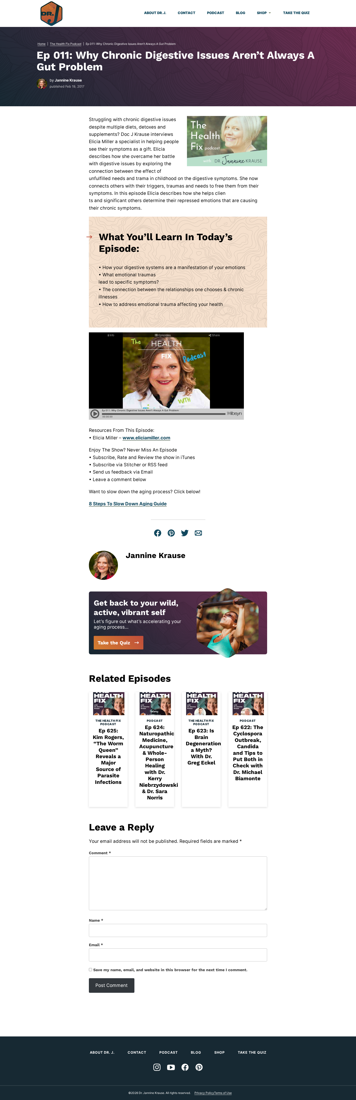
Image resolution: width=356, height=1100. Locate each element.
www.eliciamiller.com (146, 438)
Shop (262, 13)
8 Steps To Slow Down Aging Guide (128, 504)
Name (96, 920)
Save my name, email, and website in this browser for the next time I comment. (170, 970)
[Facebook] (185, 1067)
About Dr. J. (155, 13)
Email (96, 945)
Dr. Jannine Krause (51, 13)
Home (42, 44)
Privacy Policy (204, 1093)
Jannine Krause (68, 80)
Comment (100, 853)
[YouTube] (171, 1067)
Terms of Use (223, 1093)
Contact (186, 13)
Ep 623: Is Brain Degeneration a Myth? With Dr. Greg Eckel (203, 747)
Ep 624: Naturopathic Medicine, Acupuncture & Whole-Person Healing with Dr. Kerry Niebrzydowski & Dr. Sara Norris (158, 762)
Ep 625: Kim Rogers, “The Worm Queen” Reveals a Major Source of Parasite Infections (108, 756)
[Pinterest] (199, 1067)
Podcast (215, 13)
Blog (240, 13)
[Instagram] (157, 1067)
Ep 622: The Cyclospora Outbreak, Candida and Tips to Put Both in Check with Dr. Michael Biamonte (247, 752)
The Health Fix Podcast (65, 44)
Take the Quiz (296, 13)
